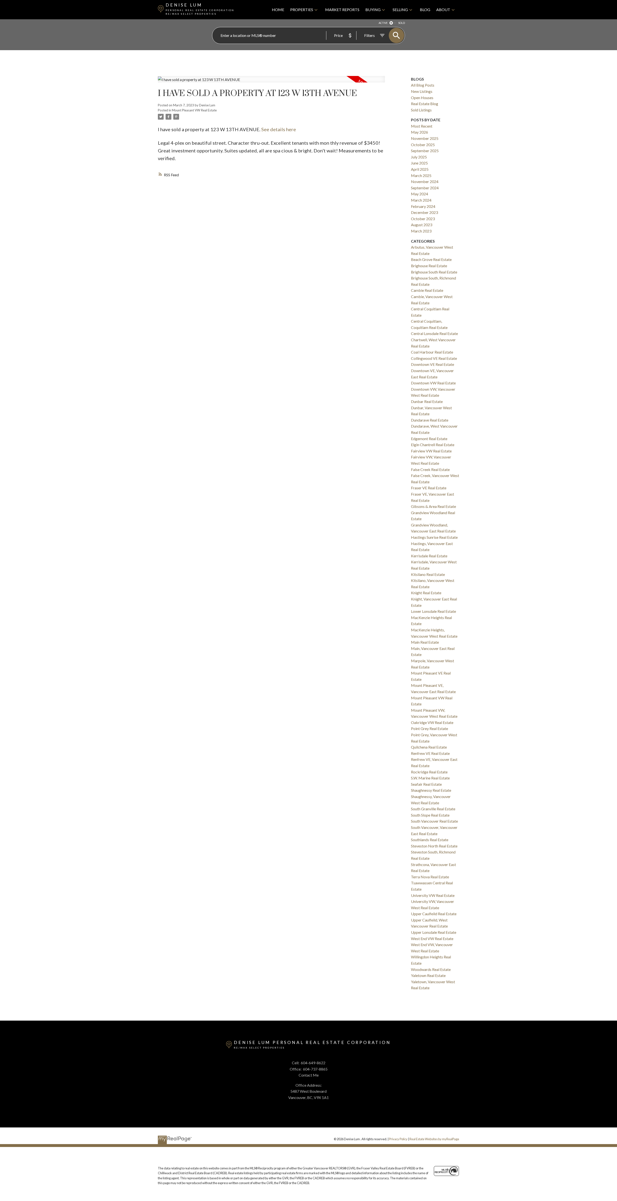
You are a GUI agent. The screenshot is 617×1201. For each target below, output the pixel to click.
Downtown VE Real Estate (432, 364)
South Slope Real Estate (430, 815)
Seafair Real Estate (426, 784)
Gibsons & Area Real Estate (433, 506)
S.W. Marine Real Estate (430, 778)
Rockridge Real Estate (429, 772)
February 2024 (423, 206)
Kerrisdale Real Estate (429, 555)
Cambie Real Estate (427, 290)
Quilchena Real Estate (429, 747)
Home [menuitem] (278, 9)
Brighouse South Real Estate (434, 272)
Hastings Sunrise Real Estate (434, 537)
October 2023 (423, 218)
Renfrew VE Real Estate (430, 753)
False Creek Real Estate (430, 469)
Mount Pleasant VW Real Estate (194, 110)
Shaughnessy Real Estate (431, 790)
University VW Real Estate (433, 895)
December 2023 (424, 212)
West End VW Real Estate (432, 938)
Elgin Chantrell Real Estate (432, 444)
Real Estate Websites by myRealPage (434, 1139)
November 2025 (424, 138)
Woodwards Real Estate (431, 969)
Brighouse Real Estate (429, 265)
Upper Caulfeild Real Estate (433, 913)
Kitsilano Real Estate (428, 574)
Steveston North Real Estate (434, 846)
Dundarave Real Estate (429, 420)
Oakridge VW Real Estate (432, 722)
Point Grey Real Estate (429, 728)
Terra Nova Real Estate (430, 876)
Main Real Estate (425, 642)
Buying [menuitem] (373, 9)
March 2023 (421, 231)
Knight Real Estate (426, 592)
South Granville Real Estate (433, 808)
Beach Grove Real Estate (431, 259)
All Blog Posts (422, 85)
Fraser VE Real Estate (428, 487)
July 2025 (419, 157)
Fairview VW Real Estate (431, 451)
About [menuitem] (443, 9)
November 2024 (424, 181)
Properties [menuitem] (301, 9)
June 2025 (419, 163)
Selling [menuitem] (400, 9)
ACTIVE (383, 22)
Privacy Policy (398, 1139)
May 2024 (419, 193)
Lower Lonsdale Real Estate (433, 611)
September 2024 (425, 187)
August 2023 (421, 224)
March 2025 (421, 175)
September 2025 (425, 150)
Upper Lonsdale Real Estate (433, 932)
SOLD (401, 22)
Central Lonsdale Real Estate (434, 333)
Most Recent (421, 126)
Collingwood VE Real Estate (434, 358)
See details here (278, 129)
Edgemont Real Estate (429, 438)
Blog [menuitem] (425, 9)
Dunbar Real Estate (427, 401)
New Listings (421, 91)
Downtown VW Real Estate (433, 383)
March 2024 (421, 200)
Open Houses (422, 97)
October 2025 (423, 144)
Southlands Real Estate (429, 839)
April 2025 (420, 169)
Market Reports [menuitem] (342, 9)
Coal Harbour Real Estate (432, 352)
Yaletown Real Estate (428, 975)
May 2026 (419, 132)
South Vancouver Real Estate (434, 821)
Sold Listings (421, 110)
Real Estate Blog (424, 103)
